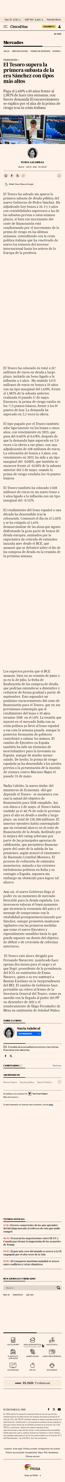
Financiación (10, 60)
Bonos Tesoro (10, 1082)
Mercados (13, 42)
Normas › (57, 1065)
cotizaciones (13, 1370)
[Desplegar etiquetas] (59, 1082)
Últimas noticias (14, 1219)
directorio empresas (52, 1356)
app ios (33, 1370)
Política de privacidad (15, 1453)
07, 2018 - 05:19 (36, 167)
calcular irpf (13, 1345)
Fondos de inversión (40, 51)
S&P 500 (29, 20)
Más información (10, 1097)
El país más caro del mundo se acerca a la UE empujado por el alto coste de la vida (32, 1253)
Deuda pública (27, 1082)
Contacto (8, 1449)
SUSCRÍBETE (49, 26)
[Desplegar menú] (5, 26)
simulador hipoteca (32, 1345)
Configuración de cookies (49, 1449)
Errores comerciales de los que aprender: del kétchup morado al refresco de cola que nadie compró (31, 1228)
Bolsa (7, 51)
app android (52, 1370)
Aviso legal (17, 1449)
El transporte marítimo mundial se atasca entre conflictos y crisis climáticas (31, 1263)
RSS (46, 1453)
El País (57, 34)
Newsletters (53, 1453)
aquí (51, 1104)
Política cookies (30, 1449)
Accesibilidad (31, 1453)
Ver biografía (25, 1034)
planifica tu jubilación (13, 1357)
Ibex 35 (8, 20)
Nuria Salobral (32, 162)
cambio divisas (32, 1356)
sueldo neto (52, 1345)
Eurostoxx (18, 1295)
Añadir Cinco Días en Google (21, 184)
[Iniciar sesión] (59, 26)
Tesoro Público (44, 1082)
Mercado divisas (20, 51)
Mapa (40, 1453)
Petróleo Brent (54, 20)
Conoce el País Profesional (32, 1383)
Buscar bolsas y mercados (19, 1278)
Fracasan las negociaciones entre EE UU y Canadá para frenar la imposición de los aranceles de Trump (32, 1241)
